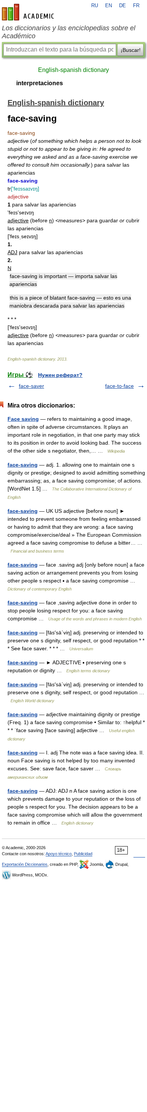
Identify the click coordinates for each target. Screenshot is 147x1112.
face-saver (31, 386)
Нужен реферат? (60, 375)
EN (108, 5)
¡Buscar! (131, 50)
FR (136, 5)
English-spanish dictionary (73, 70)
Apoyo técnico (59, 853)
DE (122, 5)
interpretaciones (39, 83)
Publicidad (83, 853)
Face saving (23, 419)
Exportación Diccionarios (24, 864)
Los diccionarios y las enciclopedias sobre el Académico (68, 32)
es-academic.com (29, 12)
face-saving (23, 465)
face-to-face (119, 386)
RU (94, 5)
